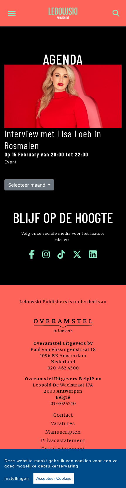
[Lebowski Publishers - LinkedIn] (93, 254)
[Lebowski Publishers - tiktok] (61, 254)
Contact (63, 415)
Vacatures (63, 423)
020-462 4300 (63, 368)
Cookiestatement (63, 449)
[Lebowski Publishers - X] (77, 254)
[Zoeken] (116, 13)
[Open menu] (12, 13)
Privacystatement (63, 440)
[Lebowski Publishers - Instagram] (46, 254)
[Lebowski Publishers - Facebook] (32, 254)
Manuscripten (63, 432)
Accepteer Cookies (53, 478)
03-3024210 (63, 403)
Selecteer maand (27, 185)
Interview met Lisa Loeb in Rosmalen (52, 139)
